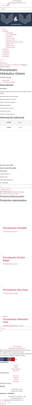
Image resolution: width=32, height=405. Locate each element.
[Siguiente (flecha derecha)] (4, 404)
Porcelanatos (9, 33)
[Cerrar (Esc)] (10, 402)
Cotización (6, 54)
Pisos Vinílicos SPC (11, 34)
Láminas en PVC (10, 40)
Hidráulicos (16, 65)
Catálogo (5, 31)
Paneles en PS (10, 45)
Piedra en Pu (9, 43)
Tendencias (6, 51)
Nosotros (5, 49)
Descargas (6, 56)
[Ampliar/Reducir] (1, 402)
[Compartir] (7, 402)
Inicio (4, 29)
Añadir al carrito (5, 189)
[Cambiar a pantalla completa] (4, 402)
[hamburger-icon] (1, 27)
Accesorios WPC (10, 47)
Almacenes (6, 52)
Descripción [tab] (6, 80)
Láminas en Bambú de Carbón (14, 42)
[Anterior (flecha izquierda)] (1, 404)
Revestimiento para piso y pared (9, 193)
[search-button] (1, 12)
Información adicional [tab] (9, 82)
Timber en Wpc (10, 38)
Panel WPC (9, 36)
